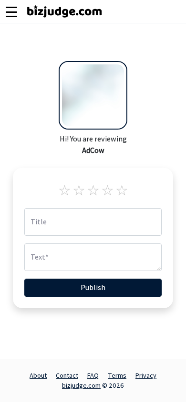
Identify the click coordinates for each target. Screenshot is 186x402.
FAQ (93, 375)
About (38, 375)
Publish (93, 287)
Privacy (145, 375)
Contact (67, 375)
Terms (117, 375)
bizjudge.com (81, 385)
